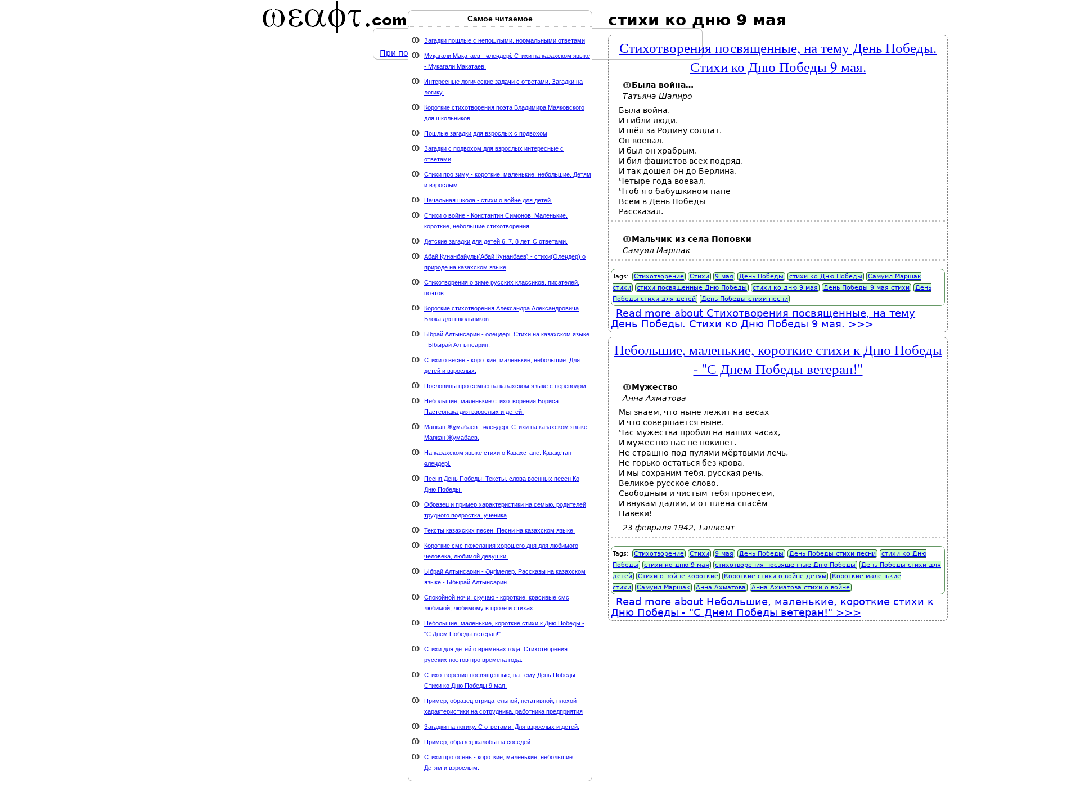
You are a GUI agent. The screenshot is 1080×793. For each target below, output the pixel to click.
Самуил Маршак (663, 587)
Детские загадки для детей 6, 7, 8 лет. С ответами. (496, 241)
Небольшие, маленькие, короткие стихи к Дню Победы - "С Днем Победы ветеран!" (778, 359)
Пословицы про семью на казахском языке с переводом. (506, 385)
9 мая (724, 276)
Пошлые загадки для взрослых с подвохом (485, 133)
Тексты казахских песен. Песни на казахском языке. (499, 530)
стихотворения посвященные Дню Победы (785, 565)
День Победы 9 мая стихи (867, 287)
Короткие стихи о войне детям (775, 576)
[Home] (335, 17)
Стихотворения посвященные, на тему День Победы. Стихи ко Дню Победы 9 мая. (778, 57)
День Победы (761, 276)
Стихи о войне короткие (678, 576)
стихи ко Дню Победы (825, 276)
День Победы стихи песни (744, 299)
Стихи (699, 276)
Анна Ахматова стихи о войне (801, 587)
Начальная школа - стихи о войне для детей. (488, 200)
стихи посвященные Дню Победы (692, 287)
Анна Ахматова (721, 587)
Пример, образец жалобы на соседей (477, 741)
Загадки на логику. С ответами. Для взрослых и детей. (501, 726)
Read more (763, 318)
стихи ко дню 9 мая (785, 287)
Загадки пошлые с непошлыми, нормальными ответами (504, 40)
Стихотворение (659, 276)
